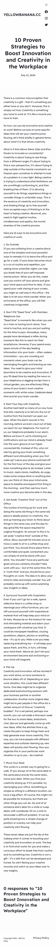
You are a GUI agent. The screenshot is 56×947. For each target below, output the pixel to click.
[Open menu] (46, 4)
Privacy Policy (41, 937)
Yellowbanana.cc (22, 14)
